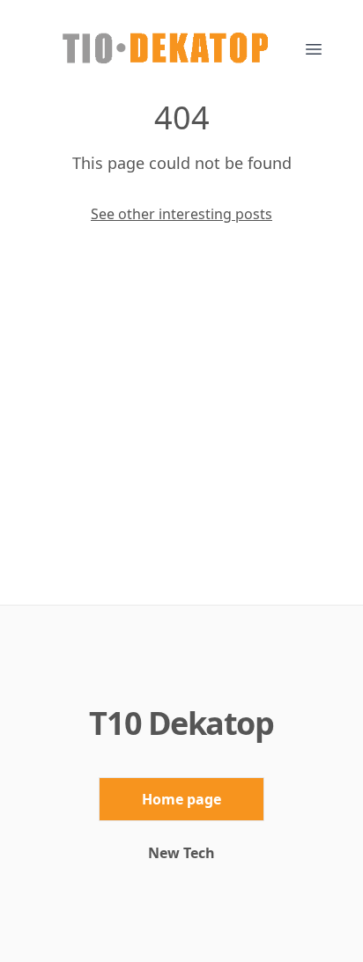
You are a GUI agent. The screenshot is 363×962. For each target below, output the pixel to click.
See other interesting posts (181, 214)
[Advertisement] (181, 414)
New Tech (181, 853)
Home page (181, 799)
